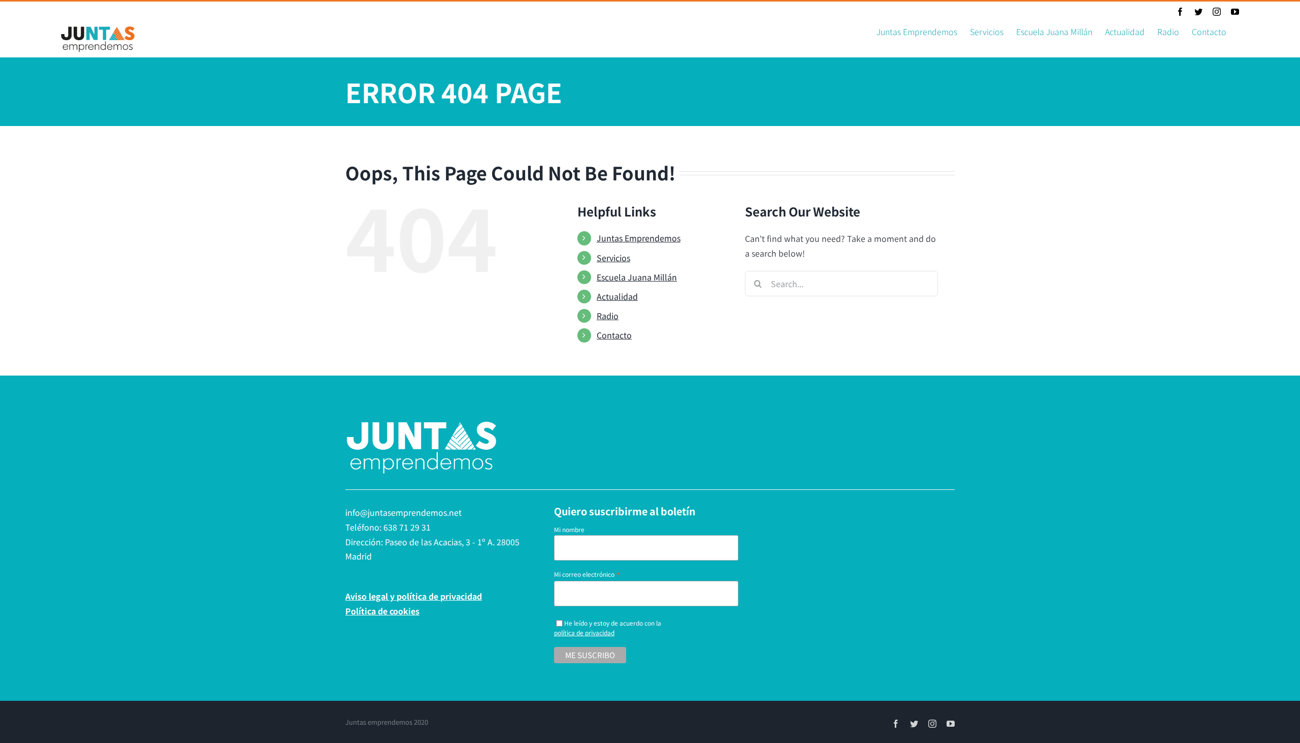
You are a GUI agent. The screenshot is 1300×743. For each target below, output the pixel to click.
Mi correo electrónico (587, 574)
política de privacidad (584, 632)
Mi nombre (569, 529)
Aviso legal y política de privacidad (413, 596)
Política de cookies (382, 611)
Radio (608, 315)
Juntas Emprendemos (638, 238)
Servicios (613, 258)
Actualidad (617, 296)
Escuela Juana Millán (637, 277)
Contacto (614, 335)
